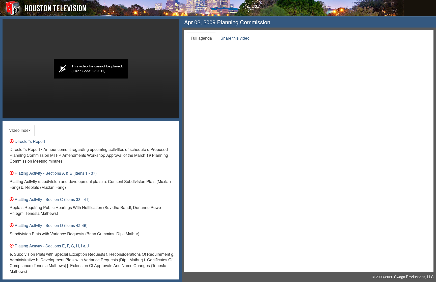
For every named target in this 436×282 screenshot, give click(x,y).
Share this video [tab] (235, 38)
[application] (91, 68)
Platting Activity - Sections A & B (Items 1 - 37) (55, 173)
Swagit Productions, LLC (413, 276)
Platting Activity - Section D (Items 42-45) (51, 225)
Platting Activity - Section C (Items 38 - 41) (52, 199)
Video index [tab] (20, 130)
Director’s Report (29, 141)
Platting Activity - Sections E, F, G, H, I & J (51, 246)
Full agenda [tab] (201, 38)
